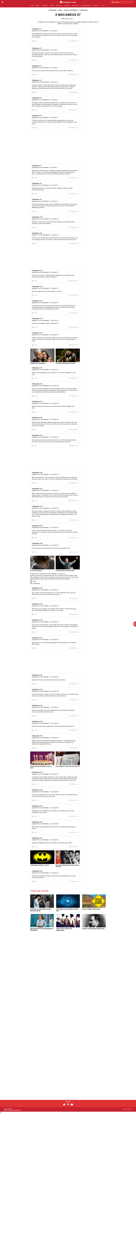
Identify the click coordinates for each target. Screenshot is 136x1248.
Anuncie (130, 1109)
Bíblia (60, 10)
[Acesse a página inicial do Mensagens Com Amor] (68, 2)
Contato (125, 1109)
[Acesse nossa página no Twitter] (64, 1104)
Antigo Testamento (71, 10)
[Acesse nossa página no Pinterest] (68, 1104)
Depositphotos (17, 1110)
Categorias (52, 10)
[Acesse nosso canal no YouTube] (71, 1104)
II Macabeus (84, 10)
